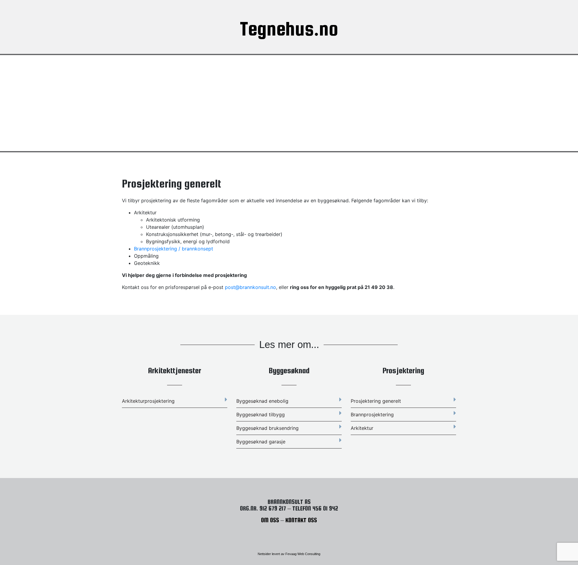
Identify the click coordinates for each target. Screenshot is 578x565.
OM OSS (270, 520)
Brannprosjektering (372, 414)
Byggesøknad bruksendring (267, 428)
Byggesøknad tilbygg (260, 414)
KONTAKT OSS (301, 520)
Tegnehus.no (289, 28)
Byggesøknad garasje (260, 442)
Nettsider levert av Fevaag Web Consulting (289, 554)
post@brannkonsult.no (250, 287)
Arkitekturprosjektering (148, 401)
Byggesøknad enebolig (262, 401)
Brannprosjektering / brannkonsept (173, 249)
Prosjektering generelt (376, 401)
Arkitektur (362, 428)
